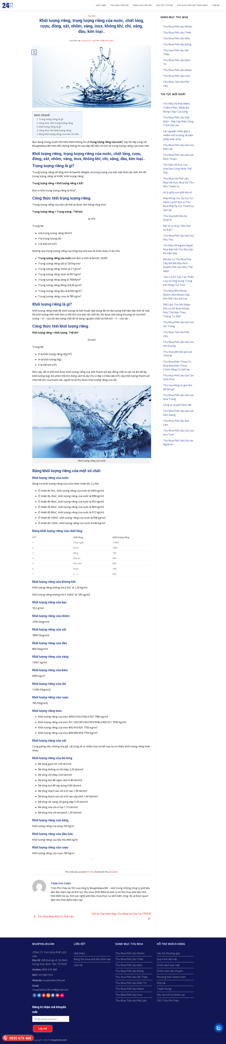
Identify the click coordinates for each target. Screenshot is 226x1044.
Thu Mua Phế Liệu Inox (176, 76)
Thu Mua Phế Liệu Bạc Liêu (176, 422)
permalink (113, 871)
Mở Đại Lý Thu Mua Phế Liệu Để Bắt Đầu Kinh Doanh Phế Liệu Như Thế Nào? (178, 265)
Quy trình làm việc (167, 959)
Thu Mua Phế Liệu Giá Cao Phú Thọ (178, 237)
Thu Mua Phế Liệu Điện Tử (176, 62)
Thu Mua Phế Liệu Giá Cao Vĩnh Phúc (178, 377)
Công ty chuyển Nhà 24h (177, 405)
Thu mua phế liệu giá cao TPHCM (177, 353)
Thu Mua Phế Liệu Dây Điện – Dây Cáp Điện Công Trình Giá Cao (178, 121)
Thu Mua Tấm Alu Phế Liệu (176, 83)
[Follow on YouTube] (57, 995)
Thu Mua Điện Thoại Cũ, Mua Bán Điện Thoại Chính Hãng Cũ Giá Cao (177, 365)
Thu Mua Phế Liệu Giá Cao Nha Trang (178, 397)
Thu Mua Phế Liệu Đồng (177, 44)
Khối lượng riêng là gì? (50, 126)
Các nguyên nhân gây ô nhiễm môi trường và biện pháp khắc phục (178, 135)
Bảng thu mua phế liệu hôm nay (92, 959)
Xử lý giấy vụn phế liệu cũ (177, 192)
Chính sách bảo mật (168, 965)
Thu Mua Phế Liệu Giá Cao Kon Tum (178, 432)
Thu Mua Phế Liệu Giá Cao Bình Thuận (178, 157)
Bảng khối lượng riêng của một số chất (59, 134)
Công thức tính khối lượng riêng (55, 130)
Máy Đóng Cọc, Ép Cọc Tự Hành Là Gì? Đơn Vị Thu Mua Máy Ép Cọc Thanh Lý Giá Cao (178, 204)
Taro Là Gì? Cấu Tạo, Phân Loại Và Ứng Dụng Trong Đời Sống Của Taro (178, 280)
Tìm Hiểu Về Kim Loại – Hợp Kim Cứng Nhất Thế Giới (177, 168)
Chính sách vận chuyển (170, 971)
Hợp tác (161, 983)
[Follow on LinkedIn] (53, 995)
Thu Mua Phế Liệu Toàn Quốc (192, 5)
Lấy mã (43, 1028)
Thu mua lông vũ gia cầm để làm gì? (177, 387)
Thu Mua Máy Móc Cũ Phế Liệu (55, 916)
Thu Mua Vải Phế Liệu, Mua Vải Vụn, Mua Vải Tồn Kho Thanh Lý (178, 182)
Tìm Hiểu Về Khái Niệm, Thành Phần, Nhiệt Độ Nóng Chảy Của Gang (176, 107)
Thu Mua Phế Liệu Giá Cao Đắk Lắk (178, 147)
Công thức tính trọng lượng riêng (56, 123)
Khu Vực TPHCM (164, 5)
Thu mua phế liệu (119, 5)
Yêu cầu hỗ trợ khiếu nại (171, 994)
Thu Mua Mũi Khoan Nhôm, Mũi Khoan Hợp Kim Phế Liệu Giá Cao (176, 294)
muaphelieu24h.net (54, 980)
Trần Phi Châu (107, 40)
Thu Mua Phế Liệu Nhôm (177, 26)
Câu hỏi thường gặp (168, 953)
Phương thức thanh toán (171, 977)
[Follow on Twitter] (39, 995)
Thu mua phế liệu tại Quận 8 (175, 218)
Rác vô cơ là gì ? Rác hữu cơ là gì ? (177, 227)
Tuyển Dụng (164, 988)
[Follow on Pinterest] (44, 995)
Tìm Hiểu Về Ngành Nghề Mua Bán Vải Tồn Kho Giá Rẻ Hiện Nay (178, 249)
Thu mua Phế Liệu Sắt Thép (175, 52)
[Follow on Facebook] (34, 995)
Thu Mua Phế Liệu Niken (177, 70)
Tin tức (91, 16)
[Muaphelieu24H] (15, 5)
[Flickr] (62, 995)
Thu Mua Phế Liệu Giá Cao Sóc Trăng (178, 324)
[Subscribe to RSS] (48, 995)
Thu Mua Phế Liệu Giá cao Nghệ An (178, 442)
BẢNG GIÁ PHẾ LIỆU (142, 5)
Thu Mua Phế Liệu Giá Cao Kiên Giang (178, 413)
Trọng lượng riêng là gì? (51, 119)
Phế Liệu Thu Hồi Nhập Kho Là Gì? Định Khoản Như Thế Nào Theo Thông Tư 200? (176, 310)
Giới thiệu (101, 5)
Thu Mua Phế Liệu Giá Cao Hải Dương (178, 344)
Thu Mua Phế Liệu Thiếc (177, 32)
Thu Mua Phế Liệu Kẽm (176, 38)
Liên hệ (215, 5)
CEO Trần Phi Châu (168, 1000)
